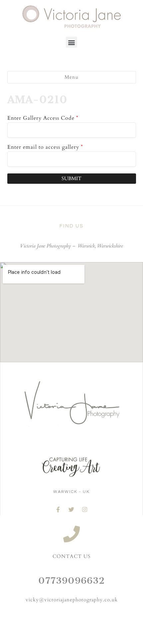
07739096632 (71, 580)
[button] (71, 42)
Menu (71, 77)
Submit (71, 178)
